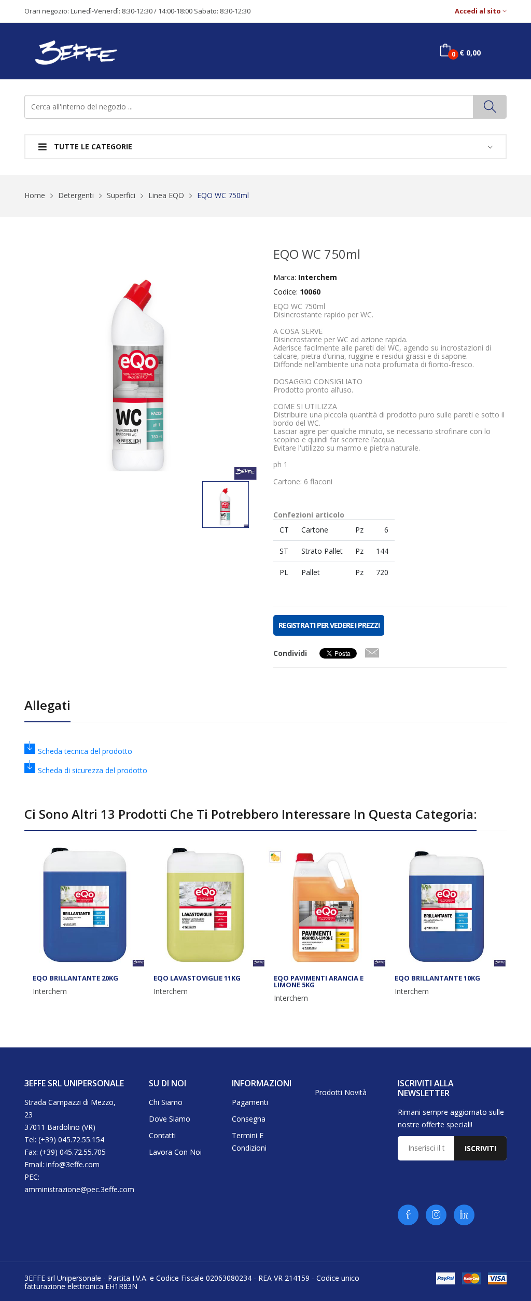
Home (34, 195)
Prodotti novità (341, 1092)
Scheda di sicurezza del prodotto (92, 770)
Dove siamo (169, 1119)
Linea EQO (166, 195)
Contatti (162, 1135)
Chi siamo (166, 1102)
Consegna (249, 1119)
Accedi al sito (478, 11)
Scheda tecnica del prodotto (85, 751)
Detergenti (76, 195)
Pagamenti (250, 1102)
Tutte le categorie (92, 146)
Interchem (50, 991)
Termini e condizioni (249, 1141)
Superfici (121, 195)
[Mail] (372, 651)
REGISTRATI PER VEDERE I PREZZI (328, 625)
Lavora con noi (175, 1152)
